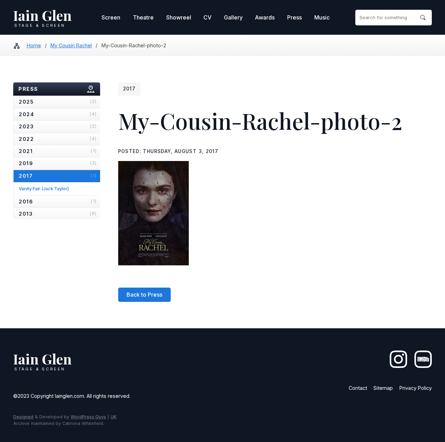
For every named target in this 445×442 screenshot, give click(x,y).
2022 (58, 139)
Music (322, 17)
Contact (358, 388)
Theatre (143, 17)
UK (113, 416)
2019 (58, 163)
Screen (111, 17)
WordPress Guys (88, 416)
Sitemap (383, 388)
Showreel (178, 17)
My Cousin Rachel (71, 45)
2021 (58, 151)
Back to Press (144, 294)
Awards (265, 17)
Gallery (233, 17)
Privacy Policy (415, 388)
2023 (58, 126)
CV (207, 17)
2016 (58, 201)
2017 (58, 176)
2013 (58, 214)
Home (34, 45)
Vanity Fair (44, 188)
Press (294, 17)
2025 (58, 102)
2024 (58, 114)
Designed (23, 416)
